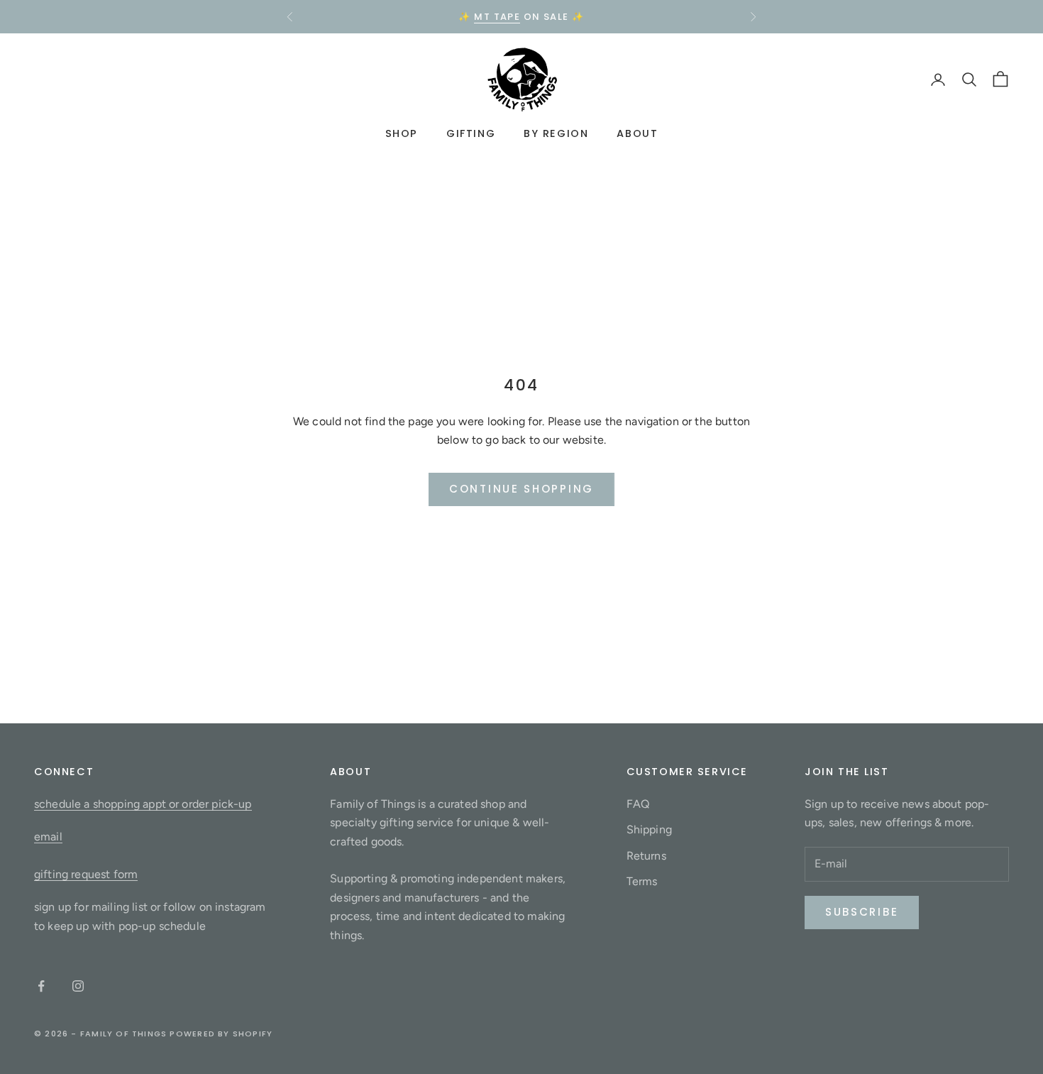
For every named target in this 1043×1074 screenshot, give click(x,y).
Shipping (649, 829)
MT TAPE (497, 16)
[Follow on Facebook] (41, 986)
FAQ (638, 804)
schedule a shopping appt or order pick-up (143, 804)
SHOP (401, 134)
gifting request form (86, 874)
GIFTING (470, 134)
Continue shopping (521, 488)
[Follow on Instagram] (78, 986)
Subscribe (861, 911)
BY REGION (556, 134)
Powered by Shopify (221, 1033)
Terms (642, 881)
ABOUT (637, 134)
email (48, 836)
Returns (646, 855)
